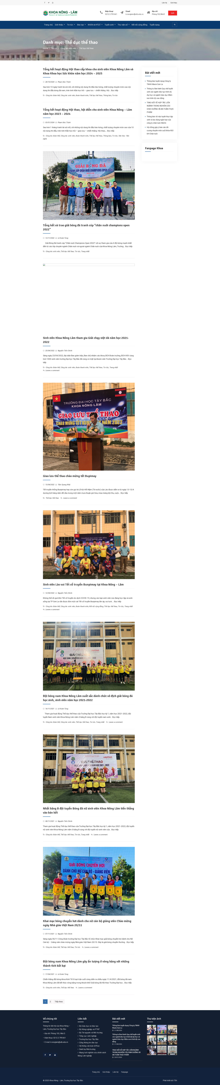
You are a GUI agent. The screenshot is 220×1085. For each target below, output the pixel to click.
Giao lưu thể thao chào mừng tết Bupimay (69, 476)
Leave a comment (52, 370)
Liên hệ (164, 3)
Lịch (172, 13)
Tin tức (70, 25)
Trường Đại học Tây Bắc (89, 1039)
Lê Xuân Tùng (63, 238)
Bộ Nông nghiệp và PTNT (89, 1029)
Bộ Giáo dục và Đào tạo (88, 1026)
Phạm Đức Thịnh (64, 82)
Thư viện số (123, 25)
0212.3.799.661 (111, 14)
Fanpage (124, 1072)
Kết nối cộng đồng (139, 25)
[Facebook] (45, 1055)
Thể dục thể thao (95, 95)
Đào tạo (80, 25)
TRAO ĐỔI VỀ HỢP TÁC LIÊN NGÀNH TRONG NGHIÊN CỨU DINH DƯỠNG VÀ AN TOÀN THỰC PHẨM (126, 1052)
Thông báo (107, 95)
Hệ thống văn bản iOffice (89, 1046)
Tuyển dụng (155, 25)
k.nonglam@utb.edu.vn (134, 14)
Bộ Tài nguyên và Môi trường (90, 1033)
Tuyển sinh (109, 25)
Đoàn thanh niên (82, 95)
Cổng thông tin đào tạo (88, 1043)
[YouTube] (55, 1055)
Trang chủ (48, 25)
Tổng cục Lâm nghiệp (88, 1036)
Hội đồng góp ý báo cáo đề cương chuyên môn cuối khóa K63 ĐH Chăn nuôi (160, 130)
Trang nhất (85, 251)
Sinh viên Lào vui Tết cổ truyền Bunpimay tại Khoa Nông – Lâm (83, 584)
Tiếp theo (59, 1001)
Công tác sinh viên (68, 95)
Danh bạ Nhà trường (87, 1049)
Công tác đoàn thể (53, 95)
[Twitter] (50, 1055)
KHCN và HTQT (94, 25)
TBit (175, 1080)
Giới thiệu (173, 3)
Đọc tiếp (114, 90)
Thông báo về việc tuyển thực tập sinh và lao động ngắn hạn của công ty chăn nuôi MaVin (160, 119)
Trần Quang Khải (64, 485)
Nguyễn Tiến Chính (65, 351)
